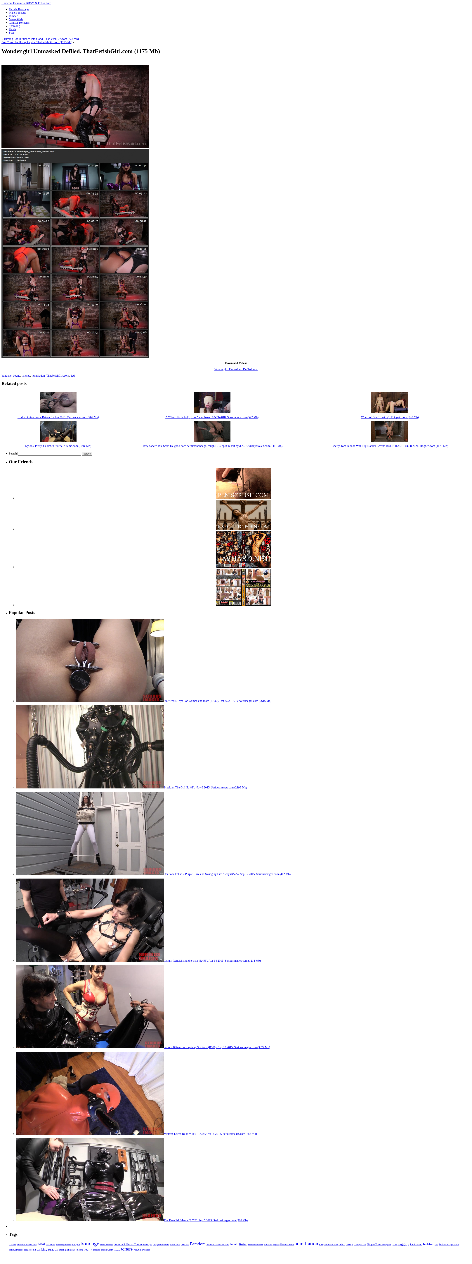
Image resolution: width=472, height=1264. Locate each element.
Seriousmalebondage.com (21, 1249)
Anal (41, 1244)
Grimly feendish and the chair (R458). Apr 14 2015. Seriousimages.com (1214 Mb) (212, 960)
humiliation (38, 375)
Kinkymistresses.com (328, 1245)
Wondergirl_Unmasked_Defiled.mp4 (236, 369)
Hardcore (268, 1244)
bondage (6, 375)
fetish (234, 1244)
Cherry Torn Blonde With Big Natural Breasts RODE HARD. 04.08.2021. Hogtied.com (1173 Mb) (390, 445)
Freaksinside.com (255, 1245)
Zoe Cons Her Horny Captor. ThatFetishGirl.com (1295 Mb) (36, 42)
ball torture (50, 1245)
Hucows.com (287, 1244)
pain (394, 1244)
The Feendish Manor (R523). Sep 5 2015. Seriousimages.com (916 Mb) (206, 1220)
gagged (26, 375)
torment (117, 1250)
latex (342, 1244)
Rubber (428, 1244)
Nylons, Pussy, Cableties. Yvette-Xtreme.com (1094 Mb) (58, 445)
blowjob (76, 1244)
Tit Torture (94, 1249)
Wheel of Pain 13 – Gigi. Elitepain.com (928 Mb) (390, 417)
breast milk (120, 1244)
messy (349, 1244)
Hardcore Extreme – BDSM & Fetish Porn (26, 3)
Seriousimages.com (449, 1244)
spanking (41, 1249)
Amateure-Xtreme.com (27, 1244)
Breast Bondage (106, 1245)
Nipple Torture (375, 1244)
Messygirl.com (360, 1245)
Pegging (403, 1244)
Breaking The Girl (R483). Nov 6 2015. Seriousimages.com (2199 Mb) (205, 787)
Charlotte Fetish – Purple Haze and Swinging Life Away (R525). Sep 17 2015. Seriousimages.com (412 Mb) (227, 874)
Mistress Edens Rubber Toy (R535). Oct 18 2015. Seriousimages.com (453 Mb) (210, 1133)
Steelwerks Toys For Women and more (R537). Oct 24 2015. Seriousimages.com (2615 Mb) (217, 700)
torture (127, 1249)
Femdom (198, 1243)
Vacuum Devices (141, 1249)
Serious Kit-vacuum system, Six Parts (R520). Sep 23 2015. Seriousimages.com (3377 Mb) (217, 1047)
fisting (243, 1244)
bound (16, 375)
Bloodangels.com (63, 1245)
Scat (436, 1245)
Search (13, 453)
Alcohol (12, 1245)
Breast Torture (134, 1244)
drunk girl (147, 1245)
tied (72, 375)
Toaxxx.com (107, 1249)
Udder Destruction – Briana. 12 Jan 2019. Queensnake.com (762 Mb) (58, 417)
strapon (53, 1249)
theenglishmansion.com (71, 1249)
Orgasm (387, 1245)
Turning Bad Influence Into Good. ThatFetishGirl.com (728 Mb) (41, 38)
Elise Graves (175, 1245)
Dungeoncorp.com (161, 1244)
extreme (185, 1244)
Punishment (416, 1244)
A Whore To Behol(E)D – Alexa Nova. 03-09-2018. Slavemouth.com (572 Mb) (211, 417)
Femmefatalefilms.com (217, 1244)
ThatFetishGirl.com (57, 375)
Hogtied (276, 1245)
